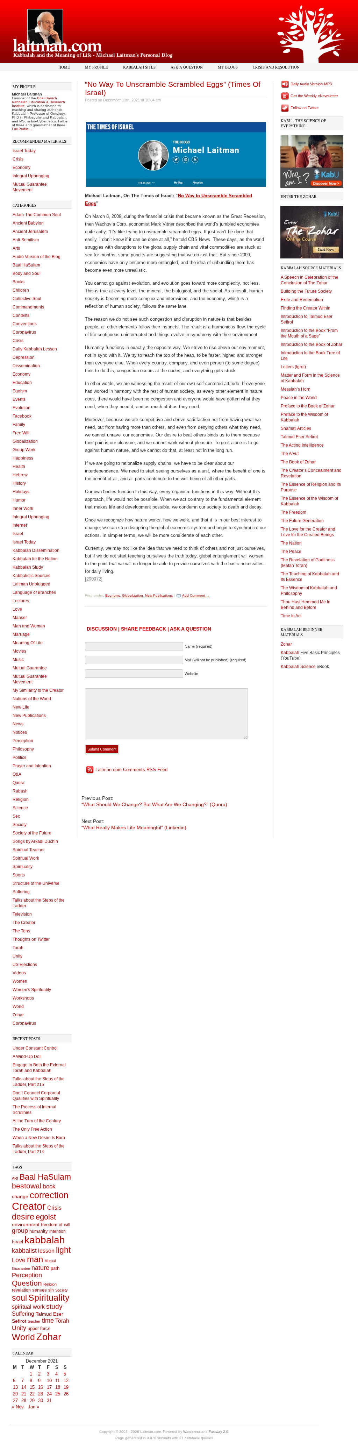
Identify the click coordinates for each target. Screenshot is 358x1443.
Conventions (25, 323)
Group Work (24, 449)
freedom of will (55, 1224)
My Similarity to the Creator (38, 690)
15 (32, 1387)
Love (17, 609)
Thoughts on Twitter (31, 939)
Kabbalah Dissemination (36, 550)
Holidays (21, 491)
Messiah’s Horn (295, 389)
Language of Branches (34, 592)
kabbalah (44, 1240)
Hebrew (20, 474)
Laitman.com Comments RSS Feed (131, 769)
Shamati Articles (296, 428)
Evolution (21, 407)
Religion (21, 799)
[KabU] (311, 160)
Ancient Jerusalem (30, 231)
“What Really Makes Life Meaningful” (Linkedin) (133, 827)
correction (49, 1195)
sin (51, 1290)
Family (19, 424)
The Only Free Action (32, 1129)
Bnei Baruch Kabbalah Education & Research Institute (38, 102)
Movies (19, 651)
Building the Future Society (306, 291)
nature (40, 1267)
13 (15, 1387)
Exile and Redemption (302, 299)
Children (21, 290)
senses (39, 1290)
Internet (20, 525)
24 (49, 1393)
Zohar (18, 1014)
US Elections (25, 964)
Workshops (23, 998)
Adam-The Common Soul (37, 214)
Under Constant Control (35, 1048)
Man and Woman (29, 626)
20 (15, 1393)
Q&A (17, 774)
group (20, 1230)
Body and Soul (27, 273)
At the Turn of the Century (37, 1120)
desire (23, 1216)
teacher (34, 1321)
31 (49, 1400)
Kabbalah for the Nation (35, 558)
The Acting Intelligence (302, 445)
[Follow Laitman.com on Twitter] (285, 107)
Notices (20, 732)
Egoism (20, 391)
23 (40, 1393)
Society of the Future (32, 833)
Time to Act (291, 615)
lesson (46, 1251)
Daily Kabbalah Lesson (35, 349)
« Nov (18, 1406)
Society (20, 824)
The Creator (24, 922)
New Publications (29, 715)
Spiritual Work (26, 858)
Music (18, 659)
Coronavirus (24, 332)
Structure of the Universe (36, 883)
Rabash (20, 791)
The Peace (291, 551)
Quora (18, 782)
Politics (19, 757)
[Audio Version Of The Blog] (285, 83)
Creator (29, 1206)
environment (26, 1224)
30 (40, 1400)
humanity (38, 1231)
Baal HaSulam (26, 265)
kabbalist (24, 1250)
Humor (19, 500)
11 (57, 1380)
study (54, 1306)
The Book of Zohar (298, 462)
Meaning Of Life (28, 642)
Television (22, 914)
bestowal (27, 1186)
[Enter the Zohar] (311, 230)
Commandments (28, 307)
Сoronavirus (24, 1023)
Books (18, 281)
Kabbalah (290, 652)
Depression (24, 357)
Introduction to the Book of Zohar (311, 344)
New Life (21, 707)
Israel (18, 533)
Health (19, 466)
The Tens (21, 931)
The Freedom (293, 512)
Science (20, 807)
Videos (19, 973)
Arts (16, 248)
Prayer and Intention (32, 765)
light (63, 1250)
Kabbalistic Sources (31, 575)
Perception (23, 740)
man (35, 1259)
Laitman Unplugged (31, 584)
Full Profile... (22, 129)
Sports (19, 875)
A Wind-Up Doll (27, 1056)
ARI (15, 1178)
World (18, 1006)
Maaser (20, 617)
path (55, 1268)
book (49, 1186)
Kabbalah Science (299, 666)
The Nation (291, 543)
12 (66, 1380)
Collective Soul (27, 298)
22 (32, 1393)
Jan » (33, 1406)
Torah (18, 947)
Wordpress (191, 1432)
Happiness (23, 458)
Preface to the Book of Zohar (308, 406)
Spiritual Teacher (29, 849)
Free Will (21, 433)
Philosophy (23, 749)
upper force (39, 1328)
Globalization (25, 441)
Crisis (18, 159)
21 (23, 1393)
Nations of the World (32, 698)
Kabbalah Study (28, 567)
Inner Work (23, 508)
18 (57, 1387)
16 (40, 1387)
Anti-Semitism (26, 239)
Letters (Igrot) (293, 366)
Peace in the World (299, 397)
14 (23, 1387)
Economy (21, 167)
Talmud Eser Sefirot (299, 436)
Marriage (21, 634)
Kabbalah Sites (139, 67)
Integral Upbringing (31, 175)
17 (49, 1387)
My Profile (96, 67)
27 (15, 1400)
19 (66, 1387)
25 (57, 1393)
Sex (16, 816)
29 (32, 1400)
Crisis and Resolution (276, 67)
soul (19, 1297)
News (18, 724)
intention (57, 1231)
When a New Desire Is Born (39, 1137)
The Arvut (290, 453)
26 (66, 1393)
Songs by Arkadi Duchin (35, 841)
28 (23, 1400)
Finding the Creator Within (305, 308)
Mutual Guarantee (30, 668)
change (20, 1196)
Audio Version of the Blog (36, 256)
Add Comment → (196, 595)
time (48, 1320)
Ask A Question (187, 67)
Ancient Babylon (28, 223)
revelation (21, 1290)
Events (19, 399)
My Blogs (228, 67)
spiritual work (28, 1307)
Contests (21, 315)
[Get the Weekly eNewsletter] (285, 95)
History (19, 483)
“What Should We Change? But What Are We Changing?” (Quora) (154, 804)
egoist (46, 1217)
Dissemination (26, 365)
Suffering (21, 891)
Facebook (22, 416)
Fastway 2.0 (218, 1432)
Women (20, 981)
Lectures (21, 600)
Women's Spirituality (32, 989)
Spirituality (23, 866)
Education (22, 382)
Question (27, 1283)
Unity (17, 956)
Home (64, 67)
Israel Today (24, 150)
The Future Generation (302, 520)
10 (49, 1380)
